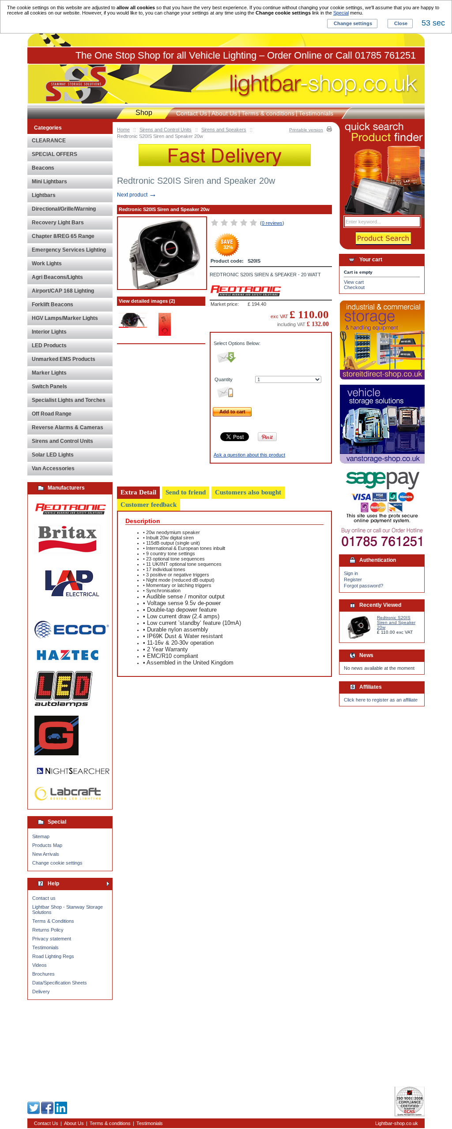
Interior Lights (49, 332)
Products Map (47, 845)
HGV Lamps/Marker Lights (65, 318)
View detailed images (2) (147, 301)
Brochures (43, 974)
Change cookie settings (57, 862)
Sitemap (40, 836)
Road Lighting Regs (53, 956)
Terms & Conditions (53, 921)
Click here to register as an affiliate (381, 699)
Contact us (44, 898)
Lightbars (44, 195)
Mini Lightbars (49, 181)
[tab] (138, 493)
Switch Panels (49, 386)
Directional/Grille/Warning (64, 209)
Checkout (354, 287)
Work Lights (47, 263)
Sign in (351, 573)
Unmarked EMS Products (63, 359)
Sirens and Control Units (165, 129)
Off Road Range (52, 414)
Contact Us (191, 113)
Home (123, 129)
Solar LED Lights (53, 455)
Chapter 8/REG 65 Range (63, 236)
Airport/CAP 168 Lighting (63, 291)
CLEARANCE (49, 140)
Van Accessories (53, 468)
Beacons (43, 168)
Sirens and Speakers (223, 129)
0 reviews (272, 223)
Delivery (41, 991)
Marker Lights (49, 373)
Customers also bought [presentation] (248, 492)
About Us (224, 113)
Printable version (306, 129)
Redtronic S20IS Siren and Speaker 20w (396, 622)
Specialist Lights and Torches (68, 400)
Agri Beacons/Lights (57, 277)
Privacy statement (51, 938)
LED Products (49, 345)
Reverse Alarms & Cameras (67, 427)
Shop (144, 112)
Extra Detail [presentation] (138, 492)
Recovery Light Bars (58, 222)
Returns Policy (48, 929)
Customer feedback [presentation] (149, 504)
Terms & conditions (267, 113)
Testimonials (45, 947)
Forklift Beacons (52, 304)
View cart (354, 282)
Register (353, 579)
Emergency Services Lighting (69, 250)
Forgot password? (363, 585)
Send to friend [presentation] (186, 492)
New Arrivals (45, 854)
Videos (39, 965)
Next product (137, 195)
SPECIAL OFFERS (54, 154)
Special (341, 12)
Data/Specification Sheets (59, 982)
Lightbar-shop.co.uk (396, 1123)
